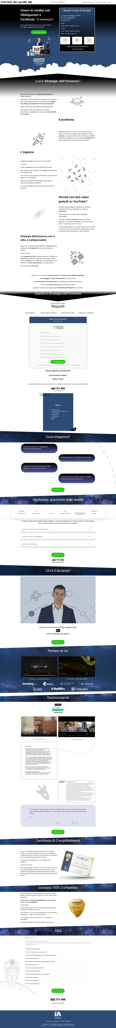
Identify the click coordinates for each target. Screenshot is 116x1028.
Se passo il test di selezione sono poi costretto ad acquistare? (41, 955)
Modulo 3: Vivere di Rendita (29, 544)
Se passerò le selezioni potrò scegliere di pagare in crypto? (41, 961)
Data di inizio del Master (33, 980)
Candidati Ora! (57, 362)
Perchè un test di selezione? (33, 949)
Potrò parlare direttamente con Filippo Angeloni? (38, 974)
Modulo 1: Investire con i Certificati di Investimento (35, 529)
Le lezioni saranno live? (32, 964)
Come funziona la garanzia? (34, 971)
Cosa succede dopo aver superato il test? (37, 952)
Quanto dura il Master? (32, 977)
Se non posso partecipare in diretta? (35, 968)
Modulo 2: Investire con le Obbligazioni (32, 536)
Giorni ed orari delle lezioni (33, 983)
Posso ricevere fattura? (32, 958)
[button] (58, 529)
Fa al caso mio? (31, 937)
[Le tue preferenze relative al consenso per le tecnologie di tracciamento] (2, 1025)
